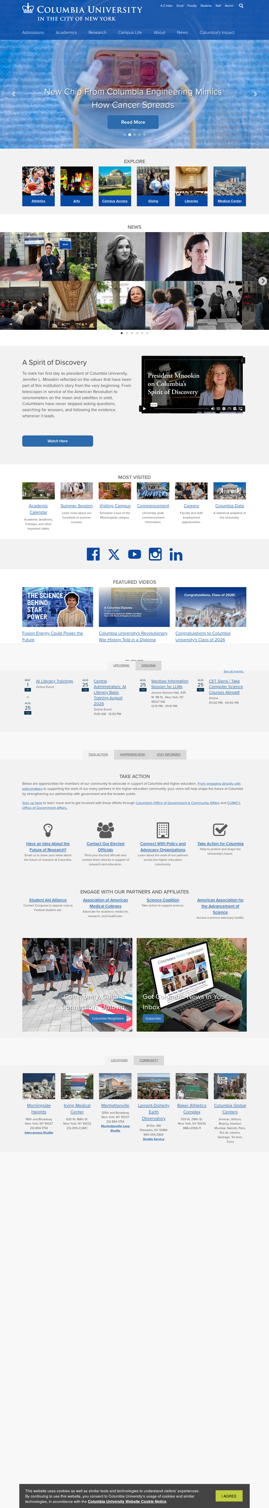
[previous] (6, 281)
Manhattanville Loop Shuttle (115, 1128)
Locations (119, 1060)
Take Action (98, 754)
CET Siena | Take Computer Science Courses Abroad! (226, 686)
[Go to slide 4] (139, 134)
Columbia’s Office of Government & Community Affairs (178, 802)
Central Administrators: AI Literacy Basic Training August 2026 (110, 692)
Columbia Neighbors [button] (107, 1018)
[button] (14, 94)
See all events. (234, 671)
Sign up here (32, 802)
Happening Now (132, 754)
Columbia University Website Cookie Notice (127, 1501)
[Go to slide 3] (134, 134)
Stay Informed (169, 754)
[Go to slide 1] (124, 134)
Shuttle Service (153, 1139)
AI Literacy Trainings (54, 681)
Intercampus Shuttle (39, 1132)
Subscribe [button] (153, 1018)
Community (149, 1060)
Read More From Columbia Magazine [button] (92, 82)
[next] (262, 281)
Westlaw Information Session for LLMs (169, 684)
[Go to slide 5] (144, 134)
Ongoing (148, 665)
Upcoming (121, 665)
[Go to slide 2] (129, 134)
